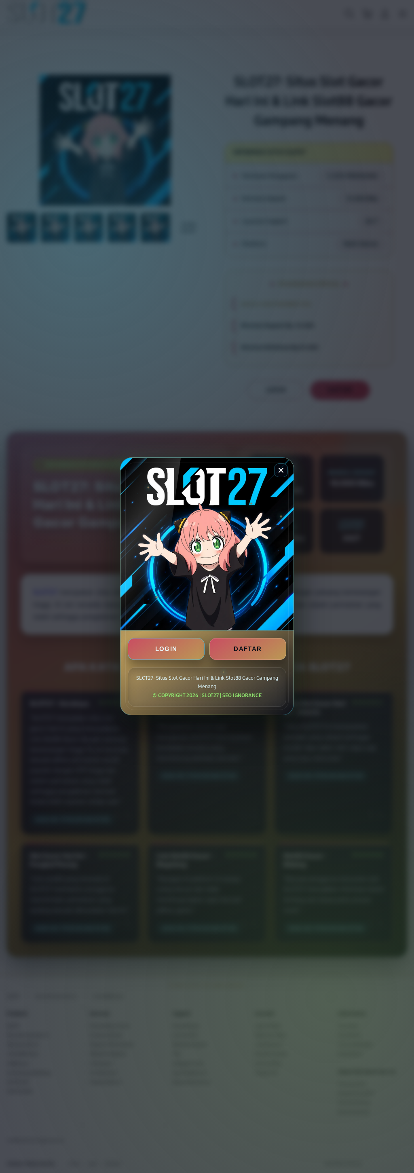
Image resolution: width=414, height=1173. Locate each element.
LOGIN (166, 649)
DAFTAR (248, 649)
